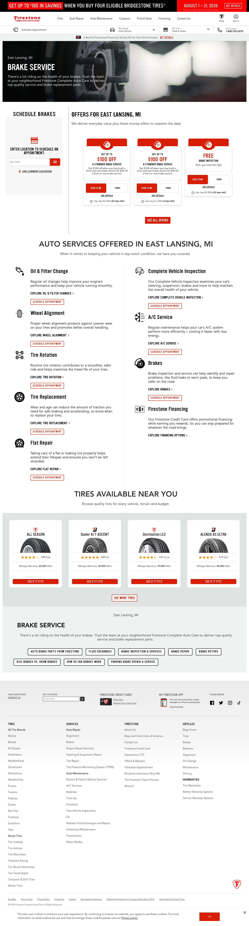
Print (117, 188)
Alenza (12, 736)
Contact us (14, 698)
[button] (60, 18)
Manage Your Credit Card (124, 703)
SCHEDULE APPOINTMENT (47, 302)
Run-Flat (13, 811)
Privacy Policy (43, 899)
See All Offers (157, 220)
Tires (186, 736)
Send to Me (96, 188)
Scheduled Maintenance (81, 829)
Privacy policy (129, 918)
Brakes (70, 742)
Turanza (12, 792)
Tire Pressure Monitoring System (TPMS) (90, 767)
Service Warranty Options (198, 798)
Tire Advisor (15, 848)
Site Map (12, 899)
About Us (130, 730)
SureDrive (14, 823)
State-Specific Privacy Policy (172, 899)
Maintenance (190, 767)
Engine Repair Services (80, 748)
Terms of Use (27, 899)
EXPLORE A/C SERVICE (162, 343)
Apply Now (118, 700)
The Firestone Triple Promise (141, 780)
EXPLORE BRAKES (159, 389)
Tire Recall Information (21, 867)
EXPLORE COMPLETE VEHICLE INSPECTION (174, 297)
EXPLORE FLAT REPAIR (44, 469)
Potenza (12, 798)
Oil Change (189, 761)
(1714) (167, 557)
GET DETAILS (166, 37)
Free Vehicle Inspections (81, 811)
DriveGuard (15, 767)
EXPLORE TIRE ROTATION (45, 377)
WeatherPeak (16, 761)
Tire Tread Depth (18, 873)
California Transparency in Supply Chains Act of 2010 (130, 899)
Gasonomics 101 (134, 755)
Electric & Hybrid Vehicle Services (86, 779)
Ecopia (12, 786)
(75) (107, 557)
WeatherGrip (15, 780)
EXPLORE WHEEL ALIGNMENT (48, 335)
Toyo (11, 830)
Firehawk (13, 817)
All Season (14, 748)
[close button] (244, 912)
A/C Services (74, 786)
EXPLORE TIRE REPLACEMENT (49, 423)
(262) (48, 557)
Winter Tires (15, 886)
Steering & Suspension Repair (84, 755)
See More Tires (124, 598)
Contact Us (131, 742)
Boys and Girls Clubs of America (143, 736)
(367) (226, 557)
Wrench (129, 786)
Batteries (71, 792)
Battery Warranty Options (198, 792)
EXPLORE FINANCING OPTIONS (166, 435)
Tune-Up (71, 798)
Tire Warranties (17, 854)
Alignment (72, 736)
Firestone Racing (18, 861)
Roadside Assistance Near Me (142, 773)
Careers (72, 899)
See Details (107, 196)
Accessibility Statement (91, 899)
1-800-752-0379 (234, 31)
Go (55, 162)
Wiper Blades (74, 842)
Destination (15, 755)
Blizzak (12, 742)
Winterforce (15, 773)
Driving (187, 773)
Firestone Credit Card (137, 748)
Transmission (74, 836)
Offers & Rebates (134, 761)
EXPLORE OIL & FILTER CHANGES (50, 293)
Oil (68, 817)
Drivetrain (72, 804)
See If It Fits (36, 581)
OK (209, 917)
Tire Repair (72, 761)
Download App (176, 707)
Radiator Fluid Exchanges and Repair (88, 823)
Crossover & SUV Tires (21, 879)
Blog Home (189, 730)
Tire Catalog (15, 842)
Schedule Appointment (138, 767)
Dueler (12, 805)
